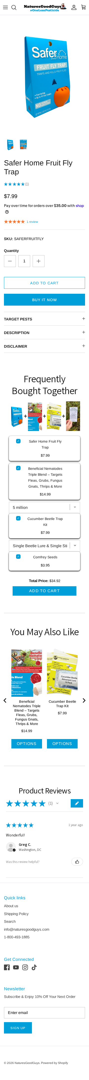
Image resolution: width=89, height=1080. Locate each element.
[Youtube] (16, 967)
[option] (44, 74)
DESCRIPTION (16, 333)
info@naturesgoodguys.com (26, 929)
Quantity (11, 250)
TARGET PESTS (18, 319)
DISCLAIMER (15, 346)
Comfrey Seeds (45, 557)
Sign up (17, 1028)
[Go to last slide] (5, 700)
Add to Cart (44, 283)
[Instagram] (25, 967)
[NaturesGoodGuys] (44, 7)
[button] (57, 803)
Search (10, 921)
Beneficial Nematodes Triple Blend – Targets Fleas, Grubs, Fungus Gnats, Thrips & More (45, 477)
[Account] (72, 7)
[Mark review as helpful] (77, 862)
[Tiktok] (34, 967)
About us (11, 906)
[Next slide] (84, 700)
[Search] (16, 7)
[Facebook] (7, 967)
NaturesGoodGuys (27, 1063)
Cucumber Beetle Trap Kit (45, 522)
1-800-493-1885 (16, 937)
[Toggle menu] (5, 7)
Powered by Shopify (54, 1063)
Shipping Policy (16, 914)
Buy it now (44, 300)
